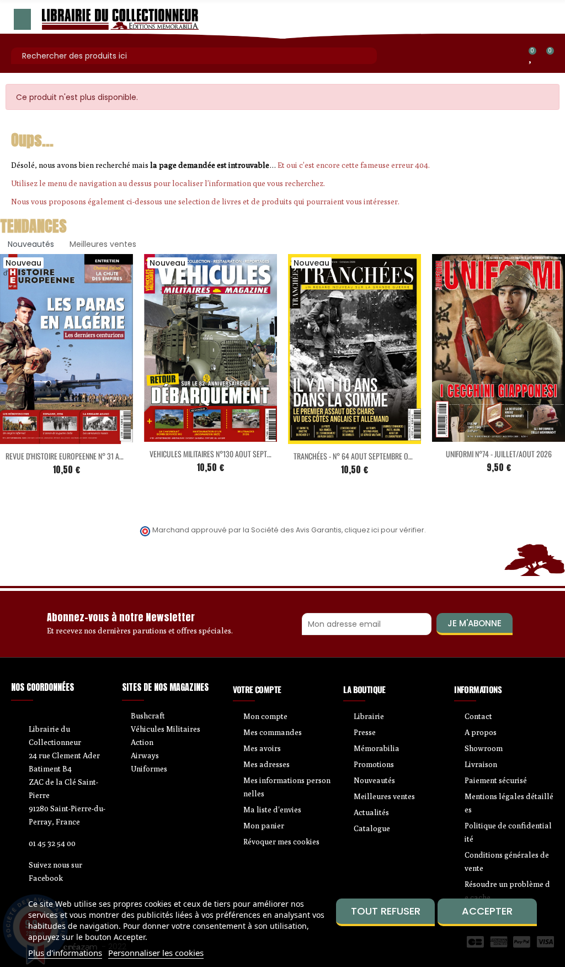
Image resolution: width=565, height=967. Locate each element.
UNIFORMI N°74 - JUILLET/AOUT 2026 (499, 453)
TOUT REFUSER (385, 911)
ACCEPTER (487, 911)
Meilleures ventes (103, 244)
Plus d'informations (65, 952)
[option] (210, 373)
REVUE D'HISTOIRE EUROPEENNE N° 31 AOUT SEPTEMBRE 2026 (95, 456)
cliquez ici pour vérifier (384, 530)
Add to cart (43, 437)
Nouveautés (31, 244)
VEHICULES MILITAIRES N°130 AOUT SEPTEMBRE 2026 (226, 453)
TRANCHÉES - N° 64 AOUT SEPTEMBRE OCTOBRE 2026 (371, 456)
